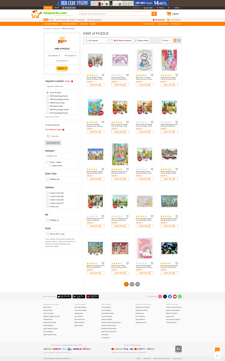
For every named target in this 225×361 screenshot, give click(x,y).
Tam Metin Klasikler (107, 313)
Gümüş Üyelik (47, 310)
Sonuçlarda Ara (53, 143)
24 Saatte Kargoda (124, 40)
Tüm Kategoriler (95, 20)
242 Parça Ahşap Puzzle (59, 113)
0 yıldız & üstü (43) (57, 193)
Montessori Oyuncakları (108, 328)
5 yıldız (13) (54, 206)
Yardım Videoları (171, 322)
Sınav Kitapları (163, 24)
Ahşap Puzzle (57, 166)
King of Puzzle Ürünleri (108, 331)
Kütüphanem (140, 313)
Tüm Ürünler (61, 61)
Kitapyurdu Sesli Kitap (143, 307)
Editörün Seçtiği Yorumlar (51, 316)
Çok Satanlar (53, 56)
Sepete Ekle (94, 85)
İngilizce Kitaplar (106, 319)
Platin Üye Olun (70, 8)
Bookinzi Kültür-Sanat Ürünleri (111, 322)
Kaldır (67, 81)
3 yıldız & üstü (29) (57, 200)
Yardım (176, 8)
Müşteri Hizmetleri (172, 313)
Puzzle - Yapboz (56, 162)
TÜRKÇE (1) (54, 220)
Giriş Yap (48, 8)
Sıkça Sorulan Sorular (173, 319)
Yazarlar (93, 24)
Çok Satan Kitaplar (51, 24)
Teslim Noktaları (48, 325)
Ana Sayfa (47, 28)
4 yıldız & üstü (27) (57, 203)
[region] (62, 102)
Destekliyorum (47, 319)
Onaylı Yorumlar (48, 313)
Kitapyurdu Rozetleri (49, 322)
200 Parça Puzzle (56, 106)
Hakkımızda (147, 358)
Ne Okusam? (176, 24)
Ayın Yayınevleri (79, 319)
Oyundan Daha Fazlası (108, 325)
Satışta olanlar (143, 40)
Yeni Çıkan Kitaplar (69, 24)
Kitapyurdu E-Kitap (142, 310)
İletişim (139, 358)
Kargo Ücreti (170, 316)
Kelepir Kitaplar (79, 322)
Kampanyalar (160, 20)
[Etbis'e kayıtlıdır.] (178, 349)
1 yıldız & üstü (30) (57, 196)
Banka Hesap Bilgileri (173, 310)
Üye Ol (56, 8)
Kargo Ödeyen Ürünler (50, 328)
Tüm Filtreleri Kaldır (53, 130)
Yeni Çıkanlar (69, 56)
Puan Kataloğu (175, 20)
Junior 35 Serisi (55, 92)
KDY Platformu (140, 316)
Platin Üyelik (47, 307)
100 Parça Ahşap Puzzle (59, 96)
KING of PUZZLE (68, 28)
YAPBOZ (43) (55, 179)
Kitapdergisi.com (141, 322)
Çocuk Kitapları (149, 24)
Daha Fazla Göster (52, 117)
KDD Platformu (140, 319)
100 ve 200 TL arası (57, 234)
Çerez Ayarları (177, 358)
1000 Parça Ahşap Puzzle (59, 99)
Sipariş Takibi (148, 8)
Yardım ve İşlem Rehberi (174, 307)
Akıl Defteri (104, 334)
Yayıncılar (83, 24)
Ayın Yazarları (78, 316)
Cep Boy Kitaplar (106, 316)
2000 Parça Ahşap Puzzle (59, 109)
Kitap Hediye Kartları (49, 334)
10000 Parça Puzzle (57, 103)
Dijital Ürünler (78, 325)
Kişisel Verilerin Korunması (161, 358)
